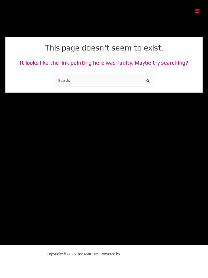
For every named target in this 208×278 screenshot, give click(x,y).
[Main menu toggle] (197, 11)
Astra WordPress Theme (141, 254)
